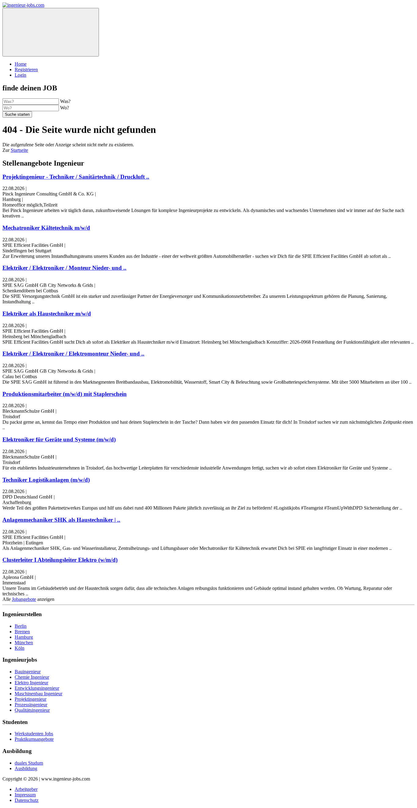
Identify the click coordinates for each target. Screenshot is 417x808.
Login (20, 75)
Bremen (22, 631)
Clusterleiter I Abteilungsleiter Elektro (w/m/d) (60, 560)
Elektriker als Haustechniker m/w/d (46, 313)
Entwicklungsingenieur (37, 688)
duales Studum (29, 763)
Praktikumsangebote (34, 739)
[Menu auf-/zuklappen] (50, 32)
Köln (19, 648)
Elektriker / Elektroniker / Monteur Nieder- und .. (64, 268)
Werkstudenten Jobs (34, 733)
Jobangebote (24, 599)
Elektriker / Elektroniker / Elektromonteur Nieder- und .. (73, 353)
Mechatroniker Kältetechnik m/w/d (46, 228)
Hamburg (24, 637)
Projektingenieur (30, 699)
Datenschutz (26, 800)
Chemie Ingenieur (32, 677)
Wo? (64, 107)
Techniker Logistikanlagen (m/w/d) (46, 480)
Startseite (19, 150)
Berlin (21, 626)
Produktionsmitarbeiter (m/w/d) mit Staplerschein (64, 394)
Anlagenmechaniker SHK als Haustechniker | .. (61, 520)
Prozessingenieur (31, 704)
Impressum (25, 794)
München (24, 642)
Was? (65, 101)
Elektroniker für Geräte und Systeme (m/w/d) (59, 439)
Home (21, 64)
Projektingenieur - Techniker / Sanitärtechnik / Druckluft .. (75, 177)
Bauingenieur (28, 671)
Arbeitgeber (26, 789)
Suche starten (17, 114)
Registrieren (26, 69)
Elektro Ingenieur (31, 682)
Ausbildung (26, 768)
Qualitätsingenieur (32, 710)
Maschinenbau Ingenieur (38, 693)
